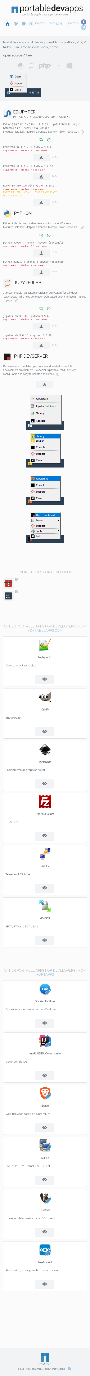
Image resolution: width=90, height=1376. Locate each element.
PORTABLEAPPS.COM (45, 631)
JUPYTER (72, 24)
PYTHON (55, 24)
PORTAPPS (45, 974)
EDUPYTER (37, 24)
